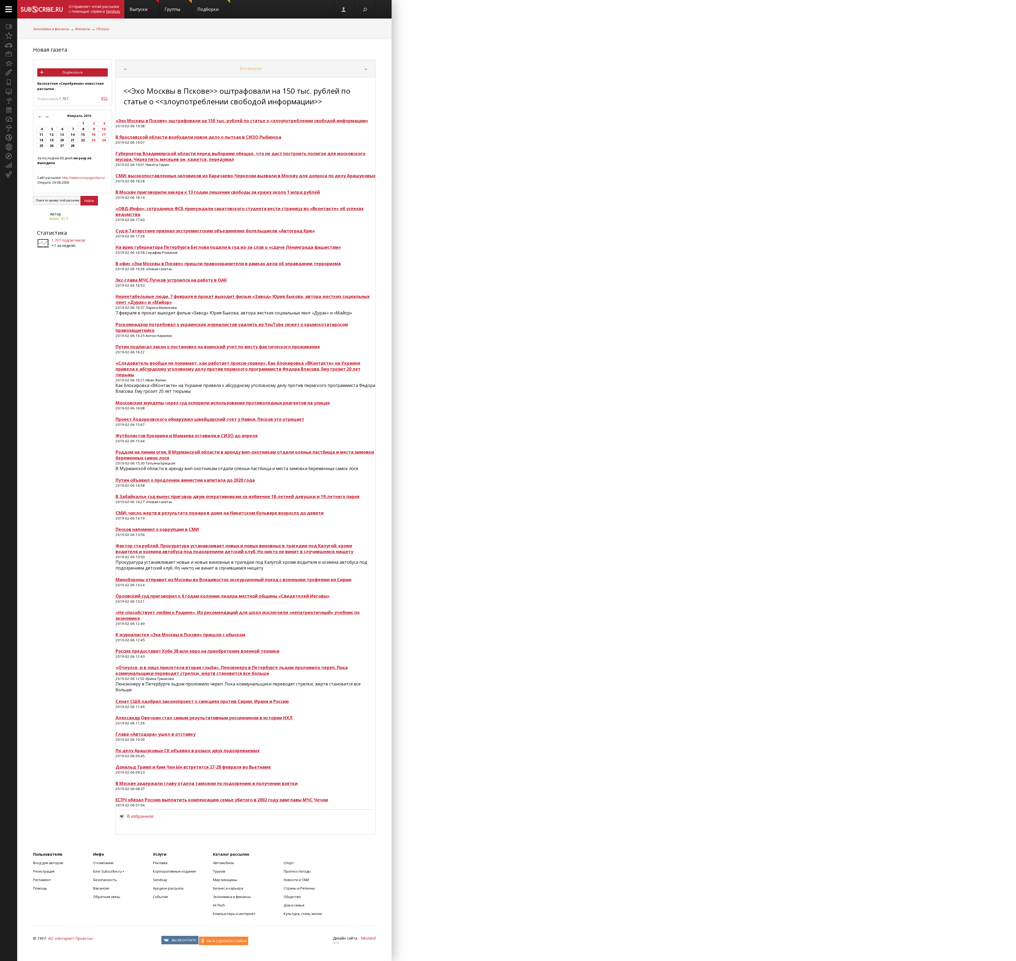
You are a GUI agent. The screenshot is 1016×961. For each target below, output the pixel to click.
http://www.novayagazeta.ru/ (83, 177)
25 (41, 145)
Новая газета (50, 49)
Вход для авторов (48, 862)
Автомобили (223, 862)
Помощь (40, 888)
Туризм (219, 871)
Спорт (289, 862)
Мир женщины (225, 879)
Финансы (82, 29)
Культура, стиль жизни (303, 913)
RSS (104, 98)
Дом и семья (294, 905)
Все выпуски (251, 68)
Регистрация (44, 871)
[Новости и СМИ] (8, 110)
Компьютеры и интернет (234, 913)
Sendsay (160, 879)
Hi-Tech (219, 905)
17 (104, 134)
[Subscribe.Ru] (41, 9)
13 (62, 134)
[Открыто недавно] (8, 36)
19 (51, 140)
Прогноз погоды (297, 871)
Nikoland (368, 938)
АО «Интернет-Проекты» (70, 938)
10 (104, 129)
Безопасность (105, 879)
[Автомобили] (8, 45)
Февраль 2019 (79, 116)
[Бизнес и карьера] (8, 54)
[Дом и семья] (8, 63)
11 (41, 134)
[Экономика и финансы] (8, 165)
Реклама (160, 862)
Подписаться (72, 72)
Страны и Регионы (299, 888)
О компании (103, 862)
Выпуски (138, 9)
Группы (172, 9)
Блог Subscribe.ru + (109, 871)
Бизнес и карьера (228, 888)
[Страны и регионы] (8, 147)
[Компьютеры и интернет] (8, 91)
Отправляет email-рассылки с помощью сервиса (94, 9)
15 (83, 134)
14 (72, 134)
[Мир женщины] (8, 73)
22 (83, 140)
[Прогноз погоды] (8, 128)
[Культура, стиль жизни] (8, 101)
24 (104, 140)
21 (72, 140)
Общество (292, 896)
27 (62, 145)
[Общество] (8, 119)
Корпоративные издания (174, 871)
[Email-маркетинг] (8, 175)
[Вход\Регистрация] (344, 9)
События (160, 896)
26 (51, 145)
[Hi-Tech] (8, 82)
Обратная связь (106, 896)
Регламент (42, 879)
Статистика (52, 232)
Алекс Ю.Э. (59, 218)
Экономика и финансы (51, 29)
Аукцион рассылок (168, 888)
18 (41, 140)
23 (93, 140)
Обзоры (102, 29)
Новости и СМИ (296, 879)
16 (93, 134)
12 (51, 134)
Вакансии (101, 888)
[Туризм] (8, 156)
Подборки (208, 9)
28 (72, 145)
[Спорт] (8, 138)
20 (62, 140)
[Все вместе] (8, 26)
